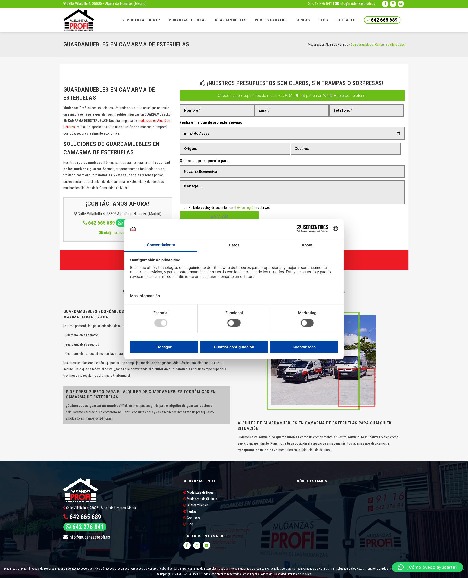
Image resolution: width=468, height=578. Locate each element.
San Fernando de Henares (313, 568)
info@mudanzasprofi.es (357, 3)
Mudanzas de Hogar (200, 492)
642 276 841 (322, 3)
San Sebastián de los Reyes (347, 568)
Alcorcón (100, 568)
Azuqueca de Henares (144, 568)
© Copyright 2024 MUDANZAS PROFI (179, 574)
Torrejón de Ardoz (377, 568)
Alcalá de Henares (43, 568)
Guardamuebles (197, 505)
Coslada (224, 568)
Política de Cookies (299, 574)
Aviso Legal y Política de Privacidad (264, 574)
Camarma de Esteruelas (202, 568)
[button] (427, 567)
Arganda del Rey (66, 568)
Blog (189, 524)
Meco (234, 568)
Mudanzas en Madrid (17, 568)
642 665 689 (384, 20)
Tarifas (191, 511)
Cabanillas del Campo (173, 568)
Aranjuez (123, 568)
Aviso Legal (245, 208)
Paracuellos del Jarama (281, 568)
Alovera (111, 568)
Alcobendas (85, 568)
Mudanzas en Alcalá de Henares (328, 44)
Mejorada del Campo (252, 568)
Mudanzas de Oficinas (201, 499)
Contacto (193, 518)
